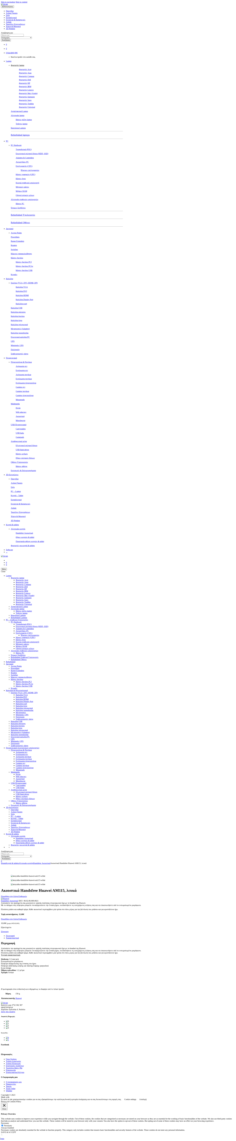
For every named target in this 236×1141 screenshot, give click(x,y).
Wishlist (9, 1091)
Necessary (8, 1126)
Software (9, 550)
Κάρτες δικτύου (17, 258)
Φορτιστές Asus (25, 73)
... (6, 552)
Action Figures (11, 13)
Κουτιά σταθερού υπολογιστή (27, 183)
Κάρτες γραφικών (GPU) (25, 174)
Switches (14, 249)
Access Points (16, 233)
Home (3, 863)
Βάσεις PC (20, 204)
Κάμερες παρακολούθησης (21, 254)
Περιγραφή (10, 936)
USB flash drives (22, 450)
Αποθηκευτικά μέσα (19, 441)
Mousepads (20, 400)
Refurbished (10, 662)
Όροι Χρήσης (11, 1059)
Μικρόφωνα (20, 420)
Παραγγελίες (11, 1084)
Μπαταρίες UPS (17, 345)
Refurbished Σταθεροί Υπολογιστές (24, 657)
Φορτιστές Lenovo (26, 90)
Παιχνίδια (10, 11)
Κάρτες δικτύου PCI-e (24, 266)
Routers (14, 245)
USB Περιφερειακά (18, 425)
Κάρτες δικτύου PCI (24, 262)
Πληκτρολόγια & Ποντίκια (21, 362)
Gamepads (20, 437)
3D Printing (10, 29)
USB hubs (20, 433)
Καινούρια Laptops (18, 128)
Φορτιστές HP (24, 83)
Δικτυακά (9, 229)
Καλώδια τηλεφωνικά (19, 325)
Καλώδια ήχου (16, 320)
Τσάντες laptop (21, 124)
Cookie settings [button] (130, 1099)
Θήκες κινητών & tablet (25, 537)
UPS (13, 341)
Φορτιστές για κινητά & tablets (23, 546)
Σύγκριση (4, 932)
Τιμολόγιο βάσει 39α (14, 1068)
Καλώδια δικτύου (18, 316)
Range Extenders (17, 241)
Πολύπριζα (15, 350)
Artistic (9, 22)
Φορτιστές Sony (25, 100)
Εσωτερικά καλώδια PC (20, 337)
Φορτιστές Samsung (27, 97)
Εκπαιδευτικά (11, 18)
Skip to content (21, 2)
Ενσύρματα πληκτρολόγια (26, 383)
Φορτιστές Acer (25, 69)
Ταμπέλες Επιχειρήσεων (15, 24)
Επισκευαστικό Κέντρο (15, 1072)
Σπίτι (8, 15)
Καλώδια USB (16, 308)
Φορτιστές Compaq (26, 76)
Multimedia (15, 404)
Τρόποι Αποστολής (13, 1061)
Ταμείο (8, 1086)
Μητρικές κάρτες (22, 187)
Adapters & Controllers (25, 158)
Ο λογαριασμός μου (14, 1082)
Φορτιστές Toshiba (26, 104)
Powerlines (15, 237)
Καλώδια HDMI (22, 295)
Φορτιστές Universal (27, 107)
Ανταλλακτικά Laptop (19, 111)
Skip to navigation (8, 2)
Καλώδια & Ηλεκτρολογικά (17, 690)
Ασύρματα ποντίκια (23, 375)
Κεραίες (14, 275)
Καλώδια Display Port (24, 300)
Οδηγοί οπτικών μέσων (25, 195)
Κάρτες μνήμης (22, 454)
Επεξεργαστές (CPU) (24, 166)
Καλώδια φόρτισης (18, 312)
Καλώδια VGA (22, 287)
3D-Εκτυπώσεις (12, 475)
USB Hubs (20, 788)
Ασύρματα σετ (21, 366)
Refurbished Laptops (19, 618)
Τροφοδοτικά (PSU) (24, 149)
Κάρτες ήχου (21, 179)
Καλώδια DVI (21, 291)
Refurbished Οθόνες (20, 222)
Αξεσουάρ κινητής (18, 529)
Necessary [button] (5, 1123)
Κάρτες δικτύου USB (24, 270)
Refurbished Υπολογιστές (23, 215)
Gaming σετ (20, 387)
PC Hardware (16, 145)
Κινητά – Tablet (17, 496)
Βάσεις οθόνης (21, 466)
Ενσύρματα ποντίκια (24, 379)
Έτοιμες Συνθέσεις (18, 208)
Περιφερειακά (11, 358)
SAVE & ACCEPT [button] (8, 1132)
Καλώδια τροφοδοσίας (20, 333)
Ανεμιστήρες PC (22, 162)
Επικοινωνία (11, 1070)
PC (7, 141)
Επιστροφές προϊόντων (15, 1066)
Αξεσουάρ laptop (17, 115)
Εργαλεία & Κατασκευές (15, 20)
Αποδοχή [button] (143, 1099)
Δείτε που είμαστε (8, 1012)
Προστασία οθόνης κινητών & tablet (30, 541)
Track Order (10, 1089)
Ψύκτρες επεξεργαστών (30, 170)
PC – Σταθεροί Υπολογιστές (17, 620)
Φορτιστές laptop (17, 65)
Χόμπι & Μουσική (13, 26)
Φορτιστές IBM (25, 86)
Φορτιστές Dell (25, 80)
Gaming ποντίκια (22, 391)
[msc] (7, 1040)
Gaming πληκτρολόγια (24, 395)
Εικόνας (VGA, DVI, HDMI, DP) (24, 283)
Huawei (18, 998)
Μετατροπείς (21, 712)
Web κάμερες (21, 412)
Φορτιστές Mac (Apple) (28, 93)
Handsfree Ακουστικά (24, 533)
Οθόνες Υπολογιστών (19, 462)
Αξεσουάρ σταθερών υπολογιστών (24, 199)
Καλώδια (9, 279)
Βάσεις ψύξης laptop (24, 120)
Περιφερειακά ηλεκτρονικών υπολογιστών (22, 748)
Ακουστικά (20, 416)
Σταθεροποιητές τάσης (19, 354)
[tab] (120, 936)
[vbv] (7, 1038)
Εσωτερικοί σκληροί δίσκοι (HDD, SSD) (32, 154)
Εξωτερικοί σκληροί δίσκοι (26, 445)
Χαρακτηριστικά (12, 938)
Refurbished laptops (20, 135)
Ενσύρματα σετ (22, 370)
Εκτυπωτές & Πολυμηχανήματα (23, 470)
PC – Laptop (16, 491)
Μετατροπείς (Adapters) (20, 329)
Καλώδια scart (21, 304)
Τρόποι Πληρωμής (13, 1064)
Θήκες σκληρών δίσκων (25, 458)
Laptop (8, 61)
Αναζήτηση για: (7, 33)
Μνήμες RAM (21, 191)
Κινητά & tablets (12, 525)
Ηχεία (18, 408)
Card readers (21, 429)
